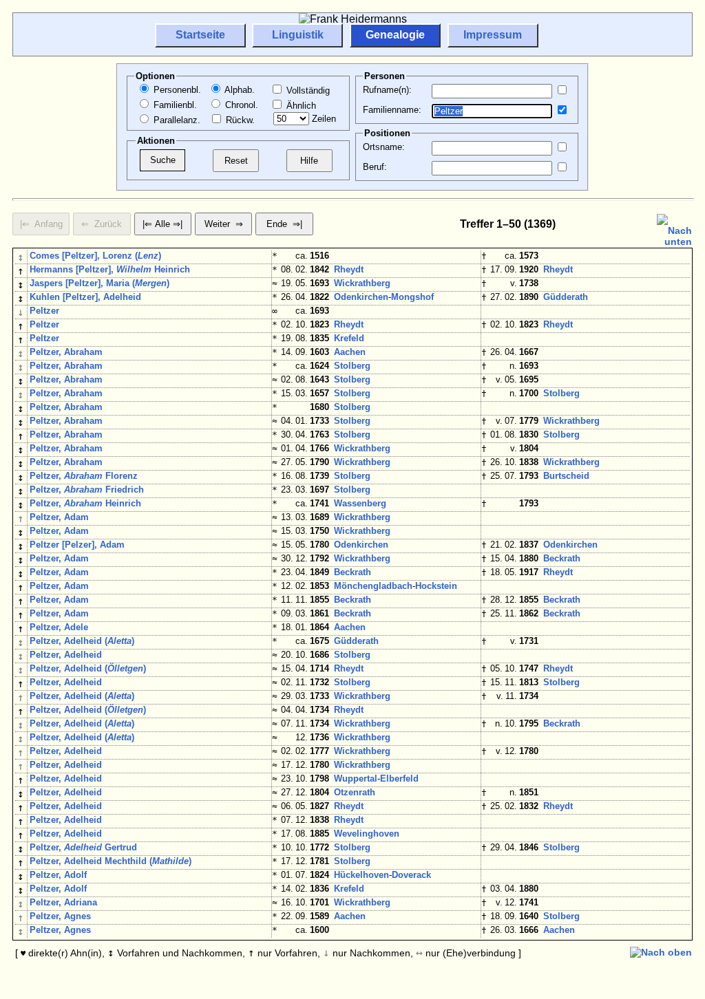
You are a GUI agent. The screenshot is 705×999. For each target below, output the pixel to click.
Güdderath (565, 297)
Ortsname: (384, 147)
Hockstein (436, 586)
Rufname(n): (387, 90)
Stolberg (352, 366)
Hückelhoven (361, 875)
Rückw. (239, 120)
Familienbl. (174, 105)
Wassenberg (360, 503)
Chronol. (240, 105)
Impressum (492, 35)
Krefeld (349, 338)
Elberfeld (399, 778)
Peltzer (44, 310)
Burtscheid (566, 476)
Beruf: (375, 167)
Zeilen (322, 119)
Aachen (350, 352)
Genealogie (395, 35)
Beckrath (561, 558)
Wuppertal (355, 778)
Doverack (411, 875)
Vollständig (307, 90)
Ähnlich (300, 105)
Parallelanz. (175, 120)
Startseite (200, 35)
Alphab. (238, 90)
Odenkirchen (361, 297)
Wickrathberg (362, 283)
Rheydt (349, 269)
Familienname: (392, 110)
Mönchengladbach (373, 586)
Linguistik (298, 35)
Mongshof (412, 297)
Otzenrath (354, 792)
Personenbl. (176, 90)
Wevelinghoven (366, 833)
